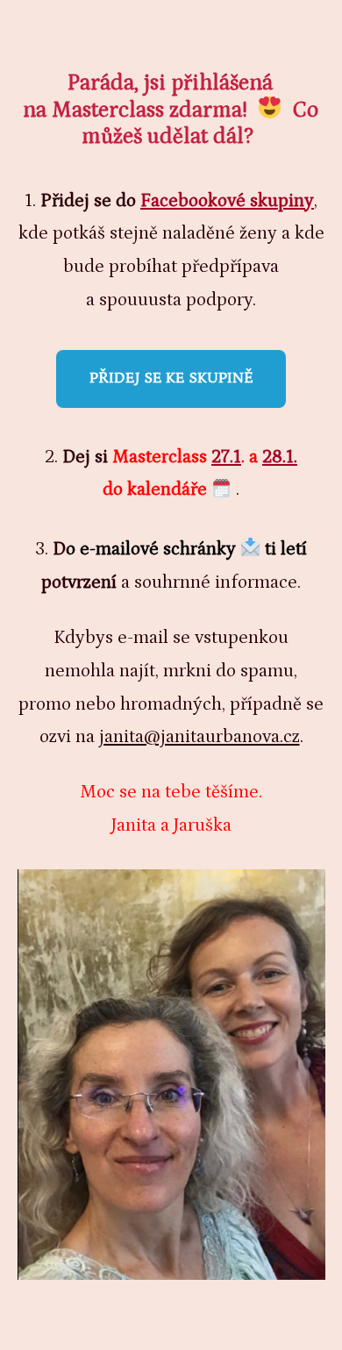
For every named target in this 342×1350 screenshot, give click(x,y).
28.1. (279, 457)
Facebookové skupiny (227, 200)
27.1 (226, 457)
